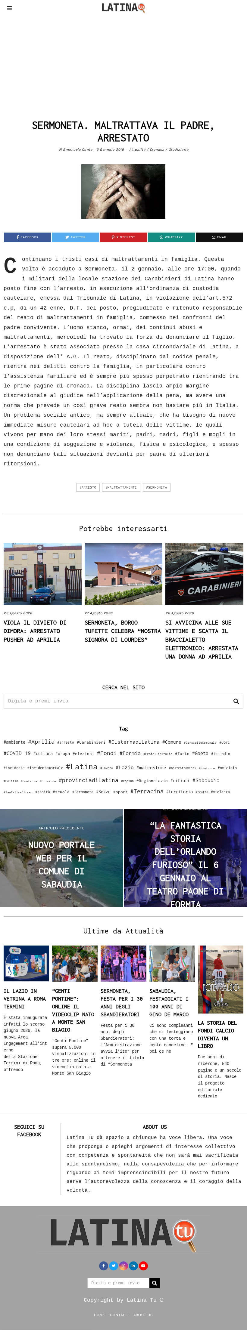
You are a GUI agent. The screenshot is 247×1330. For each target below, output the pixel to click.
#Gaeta (200, 753)
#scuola (61, 791)
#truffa (201, 792)
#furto (182, 753)
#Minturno (207, 768)
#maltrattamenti (121, 487)
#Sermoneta (156, 487)
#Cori (224, 742)
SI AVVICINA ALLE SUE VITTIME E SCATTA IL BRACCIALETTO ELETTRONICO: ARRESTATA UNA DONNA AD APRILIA (201, 639)
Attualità (137, 149)
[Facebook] (103, 1265)
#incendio (220, 753)
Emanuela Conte (77, 149)
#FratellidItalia (157, 754)
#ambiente (14, 742)
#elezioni (83, 753)
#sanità (42, 792)
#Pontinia (29, 781)
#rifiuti (180, 780)
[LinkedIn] (133, 1265)
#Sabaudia (206, 780)
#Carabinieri (91, 742)
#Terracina (147, 791)
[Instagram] (123, 1265)
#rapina (127, 781)
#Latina (82, 766)
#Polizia (11, 781)
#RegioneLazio (152, 780)
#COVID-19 (17, 753)
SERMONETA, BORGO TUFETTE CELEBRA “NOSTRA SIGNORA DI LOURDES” (123, 631)
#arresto (88, 487)
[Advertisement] (123, 61)
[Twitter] (113, 1265)
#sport (120, 791)
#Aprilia (41, 741)
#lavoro (106, 768)
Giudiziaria (178, 149)
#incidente (14, 768)
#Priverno (48, 781)
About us (143, 1314)
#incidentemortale (45, 768)
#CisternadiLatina (134, 742)
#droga (62, 753)
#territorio (179, 791)
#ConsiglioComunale (200, 742)
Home (99, 1314)
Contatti (119, 1314)
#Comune (171, 742)
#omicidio (227, 768)
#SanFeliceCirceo (18, 792)
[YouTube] (143, 1265)
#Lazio (125, 767)
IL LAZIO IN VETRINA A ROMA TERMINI (25, 998)
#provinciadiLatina (88, 780)
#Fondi (107, 753)
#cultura (43, 753)
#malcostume (151, 767)
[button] (236, 701)
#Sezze (103, 791)
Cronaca (157, 149)
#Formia (130, 753)
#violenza (220, 792)
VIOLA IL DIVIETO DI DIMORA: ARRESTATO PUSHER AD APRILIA (35, 631)
